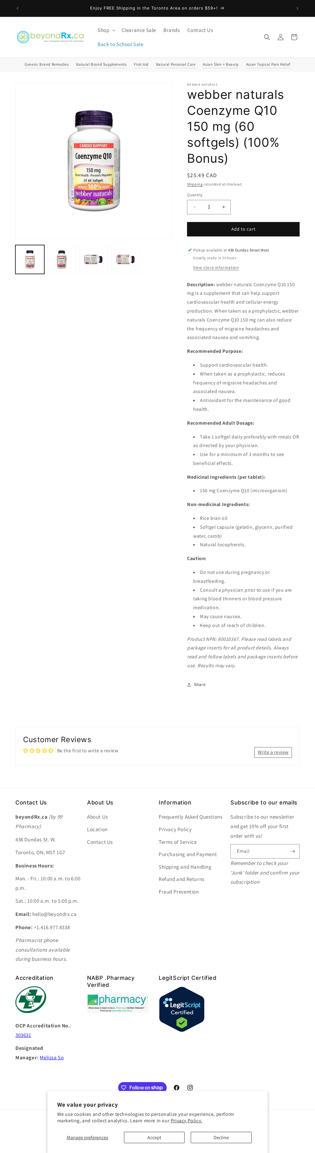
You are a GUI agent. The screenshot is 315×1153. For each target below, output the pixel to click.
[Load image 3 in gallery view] (93, 259)
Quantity (194, 194)
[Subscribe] (292, 851)
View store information (216, 267)
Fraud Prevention (179, 891)
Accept (154, 1137)
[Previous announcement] (17, 8)
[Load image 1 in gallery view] (29, 259)
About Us (97, 816)
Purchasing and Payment (188, 854)
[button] (106, 30)
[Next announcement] (297, 8)
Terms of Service (178, 842)
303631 (23, 1035)
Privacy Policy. (186, 1120)
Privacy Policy (175, 829)
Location (97, 829)
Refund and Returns (182, 879)
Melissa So (52, 1057)
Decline (221, 1137)
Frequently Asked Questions (191, 816)
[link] (118, 1011)
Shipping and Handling (185, 866)
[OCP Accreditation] (30, 1016)
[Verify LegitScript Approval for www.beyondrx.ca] (182, 1030)
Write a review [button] (273, 752)
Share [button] (199, 684)
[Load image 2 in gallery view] (61, 259)
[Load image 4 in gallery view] (125, 259)
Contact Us (100, 842)
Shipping (195, 184)
